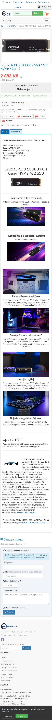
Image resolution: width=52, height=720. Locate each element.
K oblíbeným (26, 116)
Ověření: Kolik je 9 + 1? (12, 581)
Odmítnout (8, 716)
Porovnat (9, 116)
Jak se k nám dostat (7, 677)
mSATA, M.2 (26, 523)
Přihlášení (45, 6)
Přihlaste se (20, 557)
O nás (6, 2)
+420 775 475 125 (23, 696)
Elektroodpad (5, 681)
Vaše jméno (7, 562)
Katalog (7, 20)
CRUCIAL (12, 26)
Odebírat (26, 648)
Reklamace (43, 2)
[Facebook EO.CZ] (2, 639)
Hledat (39, 13)
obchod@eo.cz (8, 698)
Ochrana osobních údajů (9, 671)
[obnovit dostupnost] (22, 102)
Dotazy (41, 116)
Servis (18, 7)
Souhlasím (22, 716)
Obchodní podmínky (7, 661)
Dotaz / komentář (10, 590)
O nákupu (18, 2)
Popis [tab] (4, 132)
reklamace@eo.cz (21, 698)
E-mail (22, 572)
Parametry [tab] (15, 132)
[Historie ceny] (21, 77)
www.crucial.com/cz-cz (26, 512)
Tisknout (9, 120)
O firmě (3, 658)
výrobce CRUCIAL (39, 523)
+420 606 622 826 (9, 696)
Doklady (30, 2)
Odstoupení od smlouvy (9, 668)
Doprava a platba (6, 674)
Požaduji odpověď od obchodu (17, 607)
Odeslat (9, 612)
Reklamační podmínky (8, 664)
